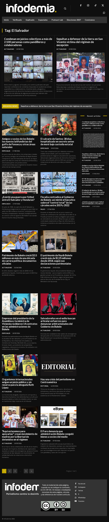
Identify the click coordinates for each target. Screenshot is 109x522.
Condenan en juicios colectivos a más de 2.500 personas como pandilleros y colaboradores (28, 42)
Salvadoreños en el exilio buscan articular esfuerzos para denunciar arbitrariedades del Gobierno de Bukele (58, 322)
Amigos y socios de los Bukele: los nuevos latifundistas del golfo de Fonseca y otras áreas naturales (18, 143)
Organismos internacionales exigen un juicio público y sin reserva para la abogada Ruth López (18, 383)
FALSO (43, 209)
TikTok (80, 491)
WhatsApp (81, 498)
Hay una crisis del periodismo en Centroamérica (58, 381)
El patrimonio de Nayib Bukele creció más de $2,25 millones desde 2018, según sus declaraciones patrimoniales (56, 259)
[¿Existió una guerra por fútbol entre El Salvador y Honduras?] (20, 183)
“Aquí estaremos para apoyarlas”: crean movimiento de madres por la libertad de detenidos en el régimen (19, 435)
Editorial (45, 386)
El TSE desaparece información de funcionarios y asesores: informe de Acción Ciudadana (93, 181)
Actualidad (9, 49)
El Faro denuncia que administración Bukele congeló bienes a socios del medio (57, 434)
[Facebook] (81, 6)
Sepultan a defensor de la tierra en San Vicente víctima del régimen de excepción (79, 42)
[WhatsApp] (104, 13)
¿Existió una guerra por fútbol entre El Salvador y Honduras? (18, 198)
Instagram (81, 487)
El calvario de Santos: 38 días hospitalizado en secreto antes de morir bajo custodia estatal (57, 141)
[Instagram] (88, 6)
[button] (65, 8)
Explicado (6, 204)
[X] (103, 6)
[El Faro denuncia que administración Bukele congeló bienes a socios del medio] (58, 417)
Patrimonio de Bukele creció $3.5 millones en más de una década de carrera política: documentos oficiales (19, 259)
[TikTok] (95, 6)
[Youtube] (75, 501)
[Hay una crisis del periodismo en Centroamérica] (58, 365)
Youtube (81, 501)
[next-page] (31, 471)
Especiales (6, 151)
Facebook (81, 484)
